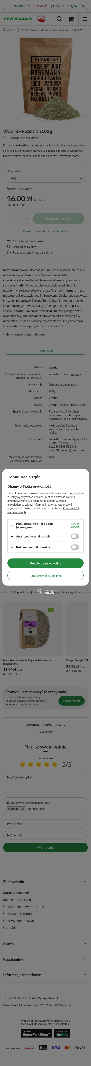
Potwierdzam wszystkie (45, 563)
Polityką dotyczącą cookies (27, 496)
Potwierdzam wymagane (45, 575)
